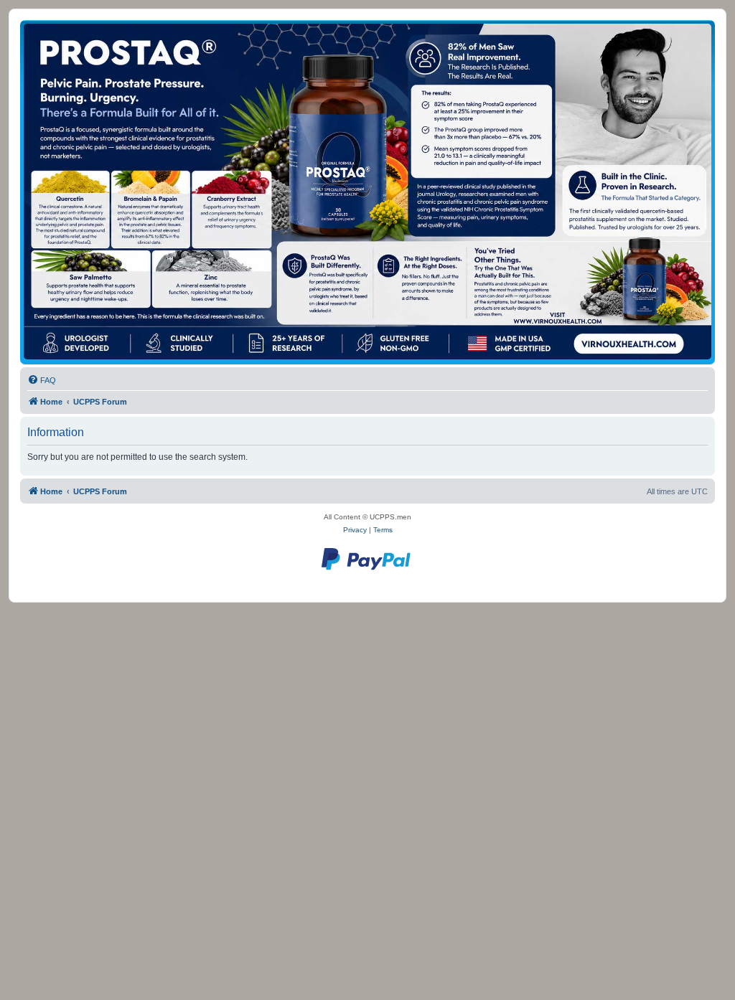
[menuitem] (41, 380)
